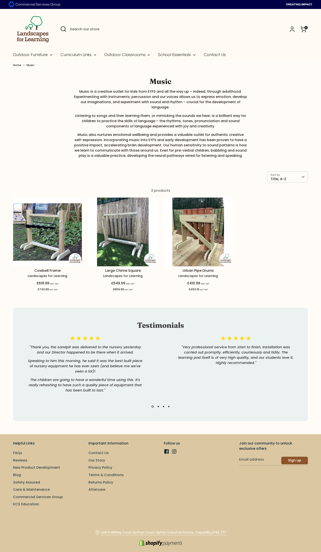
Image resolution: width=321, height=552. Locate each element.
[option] (82, 369)
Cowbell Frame (47, 270)
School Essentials (175, 54)
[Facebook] (166, 451)
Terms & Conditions (106, 474)
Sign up (294, 460)
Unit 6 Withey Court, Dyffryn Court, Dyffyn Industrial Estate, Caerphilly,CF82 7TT (163, 532)
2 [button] (158, 406)
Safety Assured (26, 482)
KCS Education (26, 504)
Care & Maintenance (31, 489)
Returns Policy (100, 482)
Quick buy (48, 258)
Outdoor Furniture (31, 54)
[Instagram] (174, 451)
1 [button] (153, 406)
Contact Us (215, 54)
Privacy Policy (100, 467)
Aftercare (96, 489)
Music (30, 65)
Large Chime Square (123, 270)
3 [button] (163, 406)
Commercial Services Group (38, 496)
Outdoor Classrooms (125, 54)
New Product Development (36, 467)
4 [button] (168, 406)
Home (17, 65)
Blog (17, 474)
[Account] (292, 29)
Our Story (96, 460)
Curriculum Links (76, 54)
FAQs (17, 452)
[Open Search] (63, 29)
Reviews (20, 460)
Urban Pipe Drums (198, 270)
